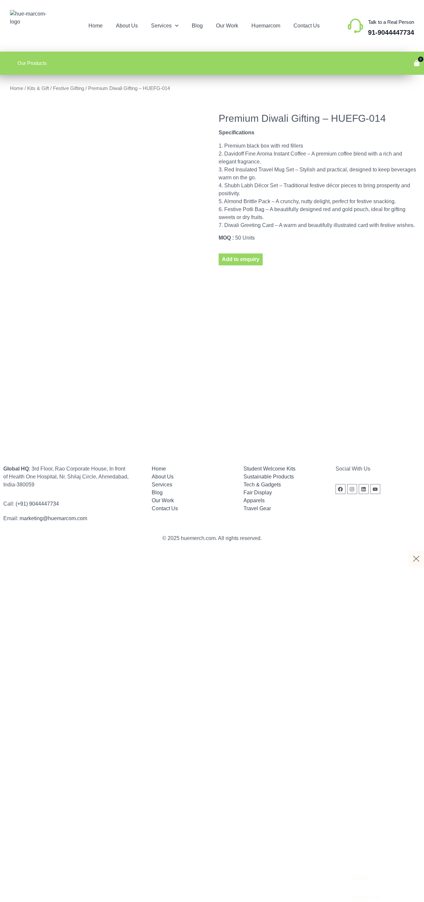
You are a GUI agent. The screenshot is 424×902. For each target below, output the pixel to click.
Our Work (227, 25)
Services (161, 25)
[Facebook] (340, 489)
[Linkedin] (364, 489)
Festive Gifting (68, 88)
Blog (197, 25)
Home (95, 25)
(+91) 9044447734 (37, 504)
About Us (127, 25)
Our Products (32, 63)
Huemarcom (265, 25)
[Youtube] (375, 489)
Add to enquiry (240, 259)
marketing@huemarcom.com (53, 518)
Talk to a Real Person (391, 22)
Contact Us (306, 25)
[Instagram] (352, 489)
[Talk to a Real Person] (355, 26)
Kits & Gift (38, 88)
